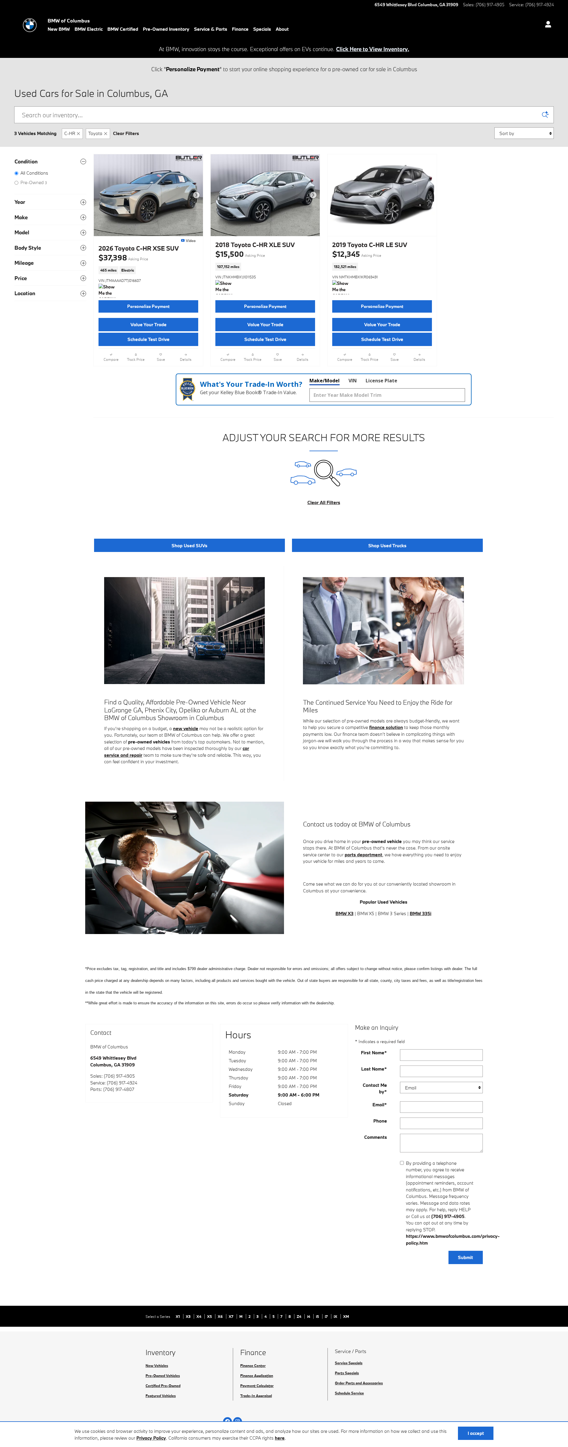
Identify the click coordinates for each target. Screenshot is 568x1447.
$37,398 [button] (123, 257)
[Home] (29, 25)
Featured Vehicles (161, 1395)
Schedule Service (349, 1393)
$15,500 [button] (240, 254)
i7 (327, 1316)
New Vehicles (157, 1365)
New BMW (59, 29)
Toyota (95, 133)
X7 (231, 1316)
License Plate (381, 380)
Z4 (299, 1316)
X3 (188, 1316)
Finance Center (253, 1365)
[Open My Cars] (546, 25)
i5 (318, 1316)
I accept (476, 1433)
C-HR (69, 133)
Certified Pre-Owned (163, 1385)
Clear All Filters (323, 502)
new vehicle (185, 728)
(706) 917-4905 (447, 1216)
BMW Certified (122, 29)
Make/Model (324, 380)
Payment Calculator (257, 1385)
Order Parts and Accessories (359, 1383)
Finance (240, 29)
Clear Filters (126, 133)
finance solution (386, 727)
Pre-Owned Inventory (166, 29)
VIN (352, 380)
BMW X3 (344, 913)
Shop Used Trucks (387, 545)
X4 (199, 1316)
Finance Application (256, 1375)
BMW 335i (420, 913)
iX (336, 1316)
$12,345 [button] (356, 254)
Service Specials (348, 1362)
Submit (465, 1257)
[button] (148, 270)
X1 (178, 1316)
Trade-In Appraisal (256, 1395)
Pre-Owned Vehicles (163, 1375)
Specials (262, 29)
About (282, 29)
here (280, 1438)
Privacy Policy (151, 1438)
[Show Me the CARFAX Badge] (110, 291)
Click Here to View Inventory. (372, 49)
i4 (309, 1316)
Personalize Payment (148, 306)
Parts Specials (347, 1372)
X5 (210, 1316)
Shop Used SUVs (189, 545)
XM (346, 1316)
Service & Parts (210, 29)
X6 (221, 1316)
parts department (363, 855)
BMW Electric (89, 29)
